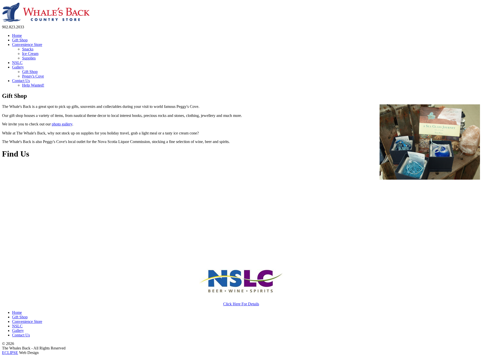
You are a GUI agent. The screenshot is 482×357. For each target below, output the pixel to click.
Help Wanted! (33, 85)
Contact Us (21, 335)
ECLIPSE (10, 352)
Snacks (27, 49)
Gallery (18, 330)
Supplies (29, 58)
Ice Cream (30, 53)
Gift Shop (30, 71)
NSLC (17, 326)
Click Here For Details (241, 304)
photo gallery (62, 124)
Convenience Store (27, 321)
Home (17, 312)
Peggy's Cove (33, 76)
